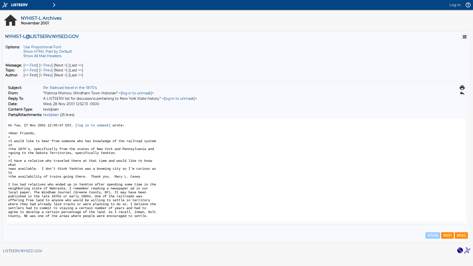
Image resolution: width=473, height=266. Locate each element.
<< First (31, 65)
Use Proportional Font (42, 47)
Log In (455, 5)
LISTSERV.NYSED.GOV (22, 251)
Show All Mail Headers (42, 56)
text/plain (51, 115)
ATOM (432, 235)
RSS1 (447, 235)
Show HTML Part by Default (47, 51)
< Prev (45, 65)
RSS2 (461, 235)
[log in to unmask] (136, 93)
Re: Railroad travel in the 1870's (70, 87)
